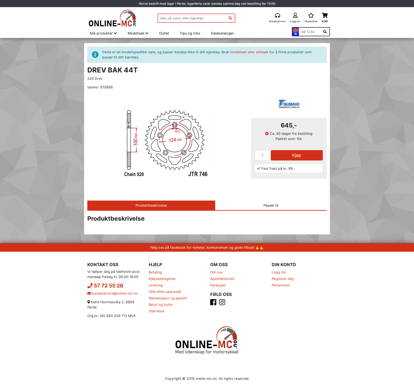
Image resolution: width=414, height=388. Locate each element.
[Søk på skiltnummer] (325, 32)
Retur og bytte (160, 304)
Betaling (155, 272)
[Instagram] (222, 303)
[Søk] (230, 18)
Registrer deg (283, 278)
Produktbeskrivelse (151, 205)
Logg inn (279, 272)
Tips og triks (190, 33)
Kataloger (218, 285)
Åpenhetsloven (222, 278)
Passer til (270, 205)
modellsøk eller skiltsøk (249, 52)
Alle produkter (101, 33)
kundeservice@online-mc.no (114, 293)
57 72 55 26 (108, 286)
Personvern (281, 285)
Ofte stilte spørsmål (165, 291)
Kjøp (296, 155)
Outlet (164, 33)
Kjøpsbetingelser (162, 278)
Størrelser (157, 311)
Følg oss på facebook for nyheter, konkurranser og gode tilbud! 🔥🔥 (207, 247)
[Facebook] (213, 303)
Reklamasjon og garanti (168, 298)
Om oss (216, 272)
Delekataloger (222, 33)
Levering (156, 285)
